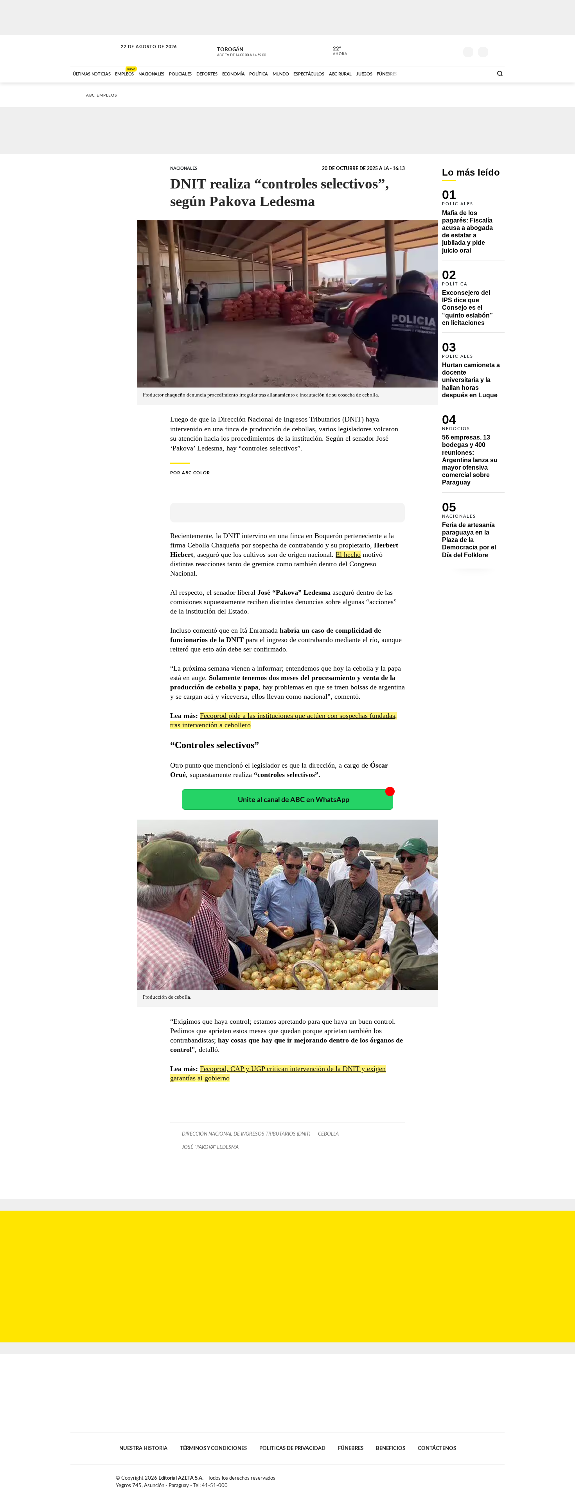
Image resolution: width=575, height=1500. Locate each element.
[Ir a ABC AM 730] (445, 73)
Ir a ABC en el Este (141, 54)
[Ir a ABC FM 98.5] (476, 73)
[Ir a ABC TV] (423, 73)
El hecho (348, 554)
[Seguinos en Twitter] (428, 50)
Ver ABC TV (256, 51)
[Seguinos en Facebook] (417, 50)
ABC (94, 50)
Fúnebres (350, 1448)
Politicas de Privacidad (292, 1448)
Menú (498, 51)
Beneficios (390, 1448)
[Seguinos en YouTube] (440, 50)
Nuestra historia (143, 1448)
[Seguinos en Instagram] (452, 50)
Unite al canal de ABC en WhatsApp (293, 800)
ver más (335, 51)
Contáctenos (437, 1448)
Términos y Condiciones (213, 1448)
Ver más (473, 225)
